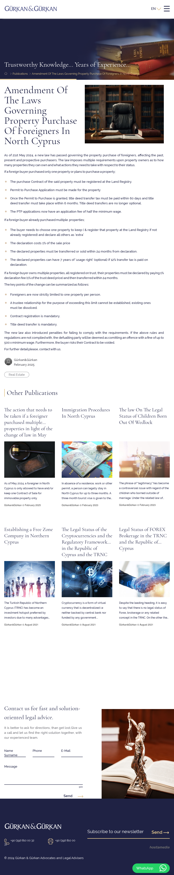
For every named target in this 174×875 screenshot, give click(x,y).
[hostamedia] (154, 847)
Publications (20, 73)
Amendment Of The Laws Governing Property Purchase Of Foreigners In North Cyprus (86, 73)
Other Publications (32, 393)
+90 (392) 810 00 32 (22, 840)
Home (8, 78)
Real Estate (17, 374)
